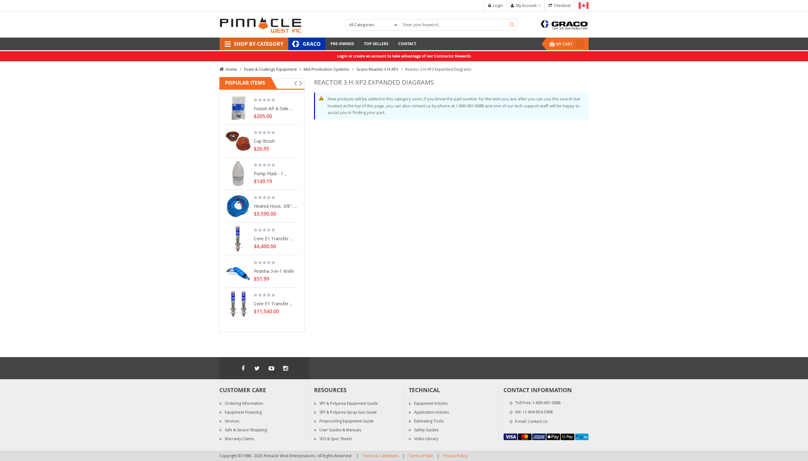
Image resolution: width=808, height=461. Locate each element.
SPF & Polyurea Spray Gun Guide (348, 412)
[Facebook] (243, 368)
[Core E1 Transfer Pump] (238, 238)
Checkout (562, 5)
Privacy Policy (455, 455)
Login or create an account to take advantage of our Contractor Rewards (404, 56)
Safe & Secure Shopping (246, 430)
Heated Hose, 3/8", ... (275, 206)
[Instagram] (286, 368)
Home (231, 69)
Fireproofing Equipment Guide (346, 421)
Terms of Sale (421, 455)
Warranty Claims (239, 438)
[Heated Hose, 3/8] (238, 206)
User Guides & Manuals (340, 430)
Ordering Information (244, 403)
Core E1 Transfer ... (273, 238)
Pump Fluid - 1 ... (270, 173)
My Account (526, 5)
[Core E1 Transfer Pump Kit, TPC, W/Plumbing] (238, 303)
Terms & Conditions (380, 455)
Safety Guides (426, 430)
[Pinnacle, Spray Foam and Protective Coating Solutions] (260, 24)
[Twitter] (257, 368)
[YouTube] (271, 368)
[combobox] (458, 24)
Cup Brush (264, 141)
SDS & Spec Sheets (335, 438)
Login (498, 5)
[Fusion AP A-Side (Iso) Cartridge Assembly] (238, 108)
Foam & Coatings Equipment (270, 69)
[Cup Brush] (238, 141)
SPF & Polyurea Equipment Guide (348, 403)
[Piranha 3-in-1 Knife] (238, 271)
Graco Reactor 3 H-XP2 (377, 69)
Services (232, 421)
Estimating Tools (428, 421)
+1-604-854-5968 (537, 412)
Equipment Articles (431, 403)
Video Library (426, 438)
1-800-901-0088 (546, 402)
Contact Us (537, 421)
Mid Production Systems (326, 69)
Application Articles (431, 412)
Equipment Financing (243, 412)
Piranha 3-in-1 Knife (274, 271)
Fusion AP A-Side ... (273, 108)
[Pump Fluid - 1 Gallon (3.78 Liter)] (238, 173)
